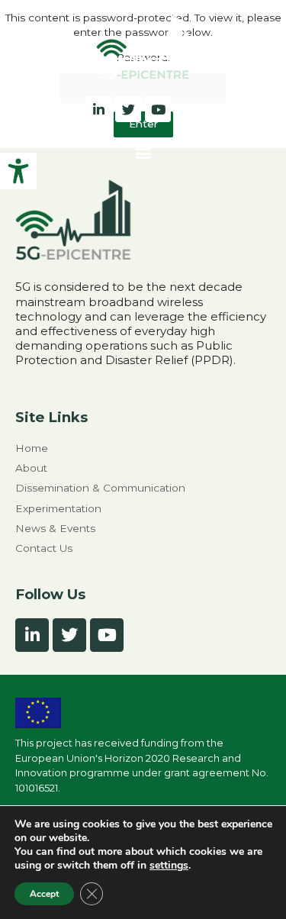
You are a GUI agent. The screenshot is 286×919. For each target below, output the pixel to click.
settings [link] (168, 865)
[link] (18, 171)
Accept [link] (44, 894)
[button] (143, 151)
